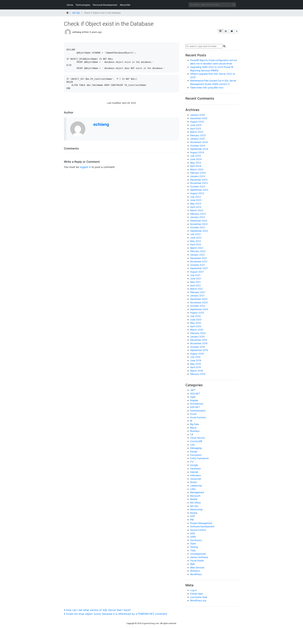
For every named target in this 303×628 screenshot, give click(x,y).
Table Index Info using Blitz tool (206, 87)
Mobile (193, 499)
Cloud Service (197, 437)
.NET (192, 390)
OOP (192, 516)
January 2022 (197, 254)
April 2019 (195, 367)
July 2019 (195, 357)
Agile (192, 397)
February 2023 (198, 213)
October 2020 (197, 305)
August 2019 (197, 353)
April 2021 (195, 285)
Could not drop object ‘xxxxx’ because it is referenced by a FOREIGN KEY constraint (116, 613)
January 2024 (197, 176)
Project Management (201, 523)
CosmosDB (196, 441)
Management (197, 492)
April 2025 (195, 128)
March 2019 (196, 370)
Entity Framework (199, 458)
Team (193, 543)
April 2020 (195, 326)
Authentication (197, 410)
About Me (125, 4)
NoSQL (194, 513)
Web (192, 564)
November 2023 (199, 183)
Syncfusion (196, 540)
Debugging (196, 448)
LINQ (193, 489)
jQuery (193, 482)
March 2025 (196, 132)
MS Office (195, 502)
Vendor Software (199, 557)
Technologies (83, 4)
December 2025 (198, 118)
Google (194, 465)
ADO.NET (195, 393)
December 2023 (198, 179)
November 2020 (199, 302)
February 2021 (197, 292)
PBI (192, 519)
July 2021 (195, 275)
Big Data (194, 424)
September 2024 (199, 149)
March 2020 (196, 329)
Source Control (198, 530)
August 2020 (197, 312)
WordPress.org (198, 600)
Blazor (193, 427)
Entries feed (196, 593)
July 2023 (195, 196)
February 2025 (198, 135)
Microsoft (195, 495)
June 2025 (196, 125)
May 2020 (195, 322)
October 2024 (197, 145)
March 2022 (196, 248)
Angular (194, 400)
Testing (194, 547)
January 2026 (197, 114)
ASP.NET (195, 407)
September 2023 (199, 189)
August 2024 (197, 152)
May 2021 (195, 282)
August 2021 (197, 271)
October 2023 (197, 186)
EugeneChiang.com (150, 623)
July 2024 (195, 155)
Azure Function (198, 417)
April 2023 (195, 207)
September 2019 (199, 350)
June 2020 (196, 319)
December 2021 (198, 258)
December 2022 (198, 220)
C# (191, 434)
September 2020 (199, 309)
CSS (192, 444)
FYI (192, 461)
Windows (195, 570)
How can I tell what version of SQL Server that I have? (98, 610)
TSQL (193, 550)
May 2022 (195, 241)
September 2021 (199, 268)
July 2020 (195, 316)
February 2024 (198, 172)
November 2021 (198, 261)
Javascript (195, 478)
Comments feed (198, 597)
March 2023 (196, 210)
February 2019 (197, 374)
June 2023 (196, 200)
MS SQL (194, 506)
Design (193, 451)
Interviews (195, 475)
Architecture (196, 403)
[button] (220, 31)
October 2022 (197, 227)
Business (195, 431)
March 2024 (196, 169)
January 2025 (197, 138)
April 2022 (195, 244)
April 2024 (195, 166)
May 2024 (195, 162)
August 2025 (197, 121)
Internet (194, 472)
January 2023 (197, 217)
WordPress (196, 574)
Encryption (196, 455)
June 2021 (195, 278)
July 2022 (195, 234)
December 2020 (198, 299)
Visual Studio (197, 560)
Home (70, 4)
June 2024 (196, 159)
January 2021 (197, 295)
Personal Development (105, 4)
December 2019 (198, 340)
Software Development (202, 526)
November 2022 (199, 224)
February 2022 (198, 251)
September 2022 (199, 230)
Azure (193, 414)
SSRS (193, 536)
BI (191, 420)
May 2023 (195, 203)
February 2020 (198, 333)
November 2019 (198, 343)
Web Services (197, 567)
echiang (76, 32)
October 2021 (197, 265)
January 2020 (197, 336)
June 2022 (196, 237)
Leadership (196, 485)
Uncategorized (198, 553)
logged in (85, 167)
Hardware (195, 468)
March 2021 (196, 288)
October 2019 (197, 346)
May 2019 (195, 364)
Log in (193, 590)
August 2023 (197, 193)
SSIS (192, 533)
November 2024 (199, 142)
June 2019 (195, 360)
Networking (196, 509)
